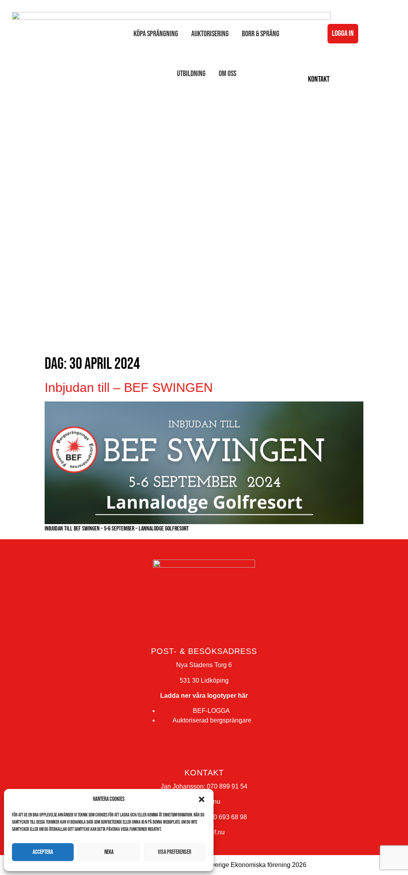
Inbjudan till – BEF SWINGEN (129, 387)
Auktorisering (210, 34)
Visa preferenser (174, 852)
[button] (202, 799)
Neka (109, 852)
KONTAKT (319, 79)
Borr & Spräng (260, 34)
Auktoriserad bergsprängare (212, 720)
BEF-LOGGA (211, 710)
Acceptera (43, 852)
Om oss (227, 73)
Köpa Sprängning (155, 34)
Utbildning (191, 73)
